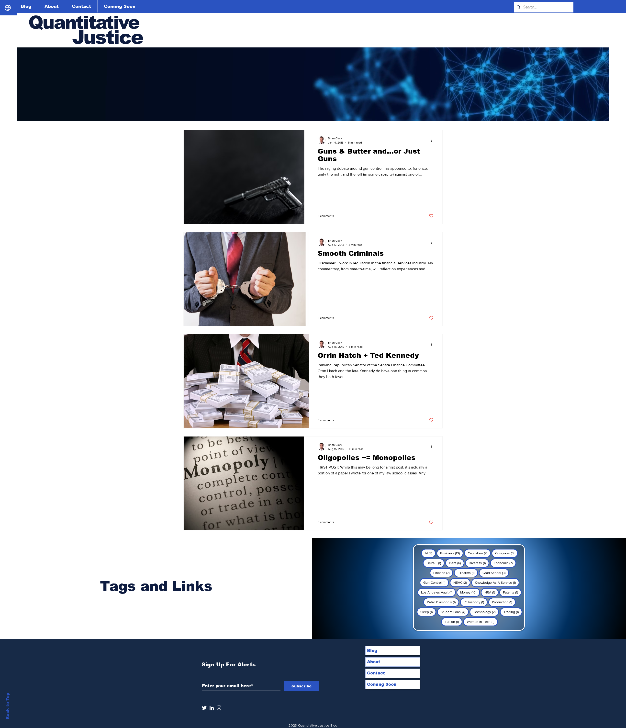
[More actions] (433, 140)
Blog (372, 650)
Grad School (495, 573)
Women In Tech (482, 621)
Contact (376, 673)
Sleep (428, 612)
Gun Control (436, 582)
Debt (456, 563)
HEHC (461, 582)
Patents (512, 592)
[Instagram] (219, 708)
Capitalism (479, 553)
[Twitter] (204, 708)
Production (504, 602)
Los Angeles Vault (438, 592)
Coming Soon (381, 684)
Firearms (468, 573)
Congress (506, 553)
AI (430, 553)
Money (470, 592)
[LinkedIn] (212, 708)
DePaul (435, 563)
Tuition (453, 621)
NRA (491, 592)
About (373, 662)
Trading (512, 612)
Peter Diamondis (443, 602)
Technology (486, 612)
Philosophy (476, 602)
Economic (505, 563)
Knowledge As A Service (497, 582)
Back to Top (7, 706)
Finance (443, 573)
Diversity (479, 563)
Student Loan (455, 612)
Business (451, 553)
